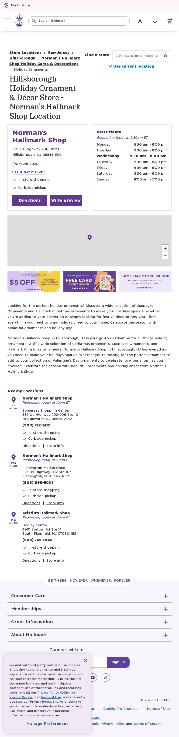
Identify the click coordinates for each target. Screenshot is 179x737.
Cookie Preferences (120, 709)
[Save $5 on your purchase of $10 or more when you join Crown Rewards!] (33, 282)
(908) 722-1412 (36, 425)
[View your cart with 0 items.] (170, 20)
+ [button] (165, 248)
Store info (55, 446)
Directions (30, 200)
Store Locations (25, 53)
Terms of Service (148, 724)
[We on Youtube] (93, 677)
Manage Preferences (47, 724)
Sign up (118, 662)
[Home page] (19, 21)
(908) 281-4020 (25, 164)
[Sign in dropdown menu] (140, 20)
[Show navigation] (7, 20)
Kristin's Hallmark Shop (46, 513)
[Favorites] (155, 20)
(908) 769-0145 (37, 540)
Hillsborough (22, 58)
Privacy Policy (112, 724)
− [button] (165, 255)
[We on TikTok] (106, 677)
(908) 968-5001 (37, 483)
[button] (89, 596)
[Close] (85, 660)
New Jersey (58, 53)
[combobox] (79, 21)
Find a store (20, 5)
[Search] (34, 21)
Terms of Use (158, 709)
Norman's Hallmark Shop (47, 398)
